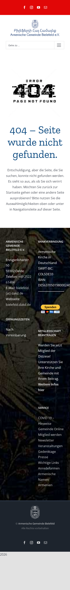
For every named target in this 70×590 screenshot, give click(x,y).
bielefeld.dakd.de (18, 304)
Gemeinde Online (51, 429)
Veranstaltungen (50, 446)
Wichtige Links (48, 463)
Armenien (45, 485)
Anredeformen (49, 468)
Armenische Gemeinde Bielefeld (36, 523)
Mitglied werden (50, 435)
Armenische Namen (47, 477)
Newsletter (46, 440)
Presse (43, 457)
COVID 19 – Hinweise (46, 421)
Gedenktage (47, 451)
